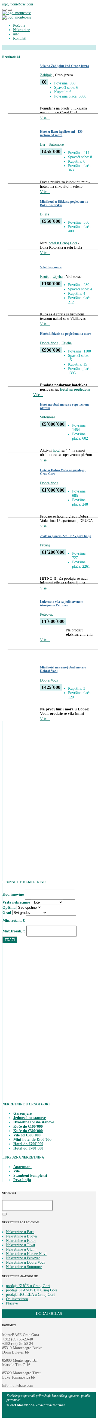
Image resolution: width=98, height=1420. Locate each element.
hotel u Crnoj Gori (62, 243)
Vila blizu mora (51, 267)
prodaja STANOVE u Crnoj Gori (31, 1290)
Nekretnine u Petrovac (23, 1258)
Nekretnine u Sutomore (24, 1267)
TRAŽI (10, 940)
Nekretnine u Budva (21, 1236)
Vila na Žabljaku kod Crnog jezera (64, 66)
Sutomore (56, 144)
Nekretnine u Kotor (21, 1241)
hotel (56, 450)
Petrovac (46, 614)
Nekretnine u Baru (20, 1232)
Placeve (12, 1303)
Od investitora (17, 1299)
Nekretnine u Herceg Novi (26, 1254)
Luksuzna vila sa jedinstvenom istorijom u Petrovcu (61, 603)
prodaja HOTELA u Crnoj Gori (30, 1295)
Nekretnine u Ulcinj (21, 1249)
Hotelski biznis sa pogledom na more (65, 334)
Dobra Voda (49, 343)
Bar (42, 144)
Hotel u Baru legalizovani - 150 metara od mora (61, 133)
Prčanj (45, 545)
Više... (45, 118)
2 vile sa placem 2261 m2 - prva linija (65, 536)
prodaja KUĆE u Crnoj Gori (28, 1286)
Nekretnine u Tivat (20, 1245)
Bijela (44, 214)
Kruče (44, 277)
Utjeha (58, 277)
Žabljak (46, 75)
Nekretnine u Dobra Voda (25, 1262)
